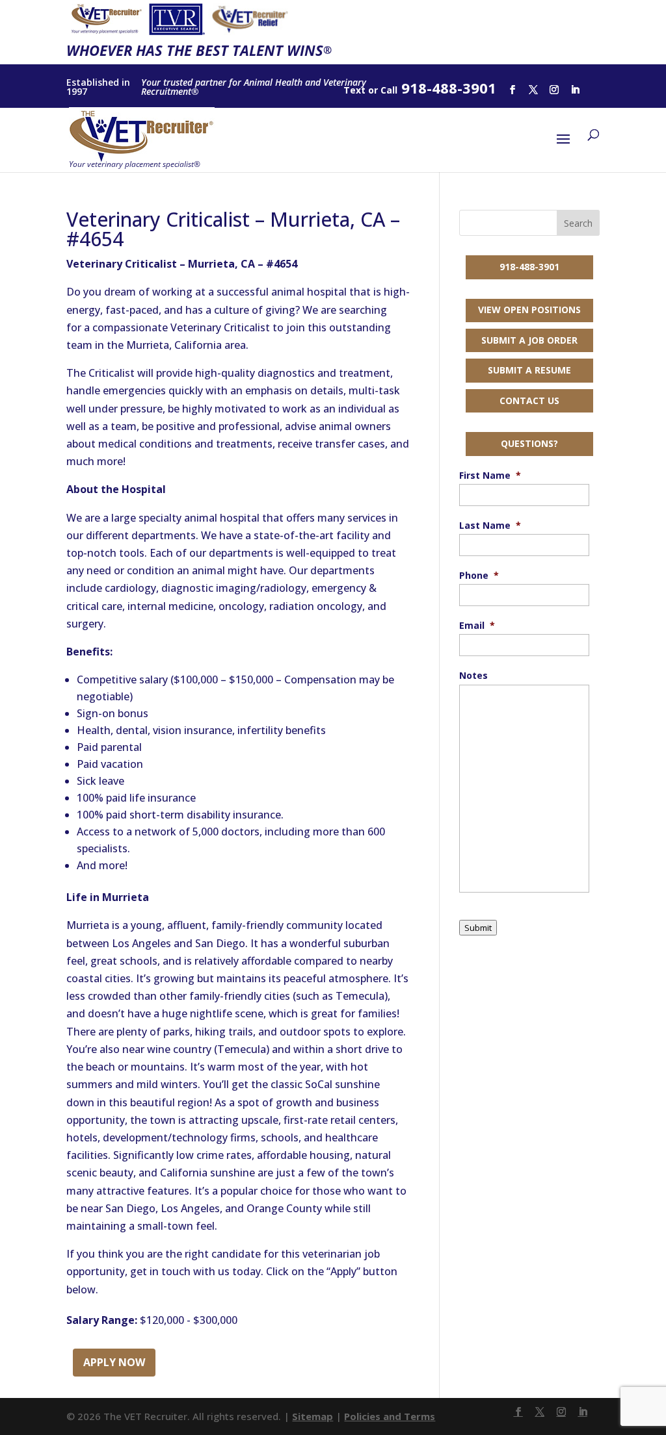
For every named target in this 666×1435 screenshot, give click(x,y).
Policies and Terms (389, 1416)
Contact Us (529, 400)
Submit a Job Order (529, 340)
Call (388, 90)
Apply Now (114, 1362)
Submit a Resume (529, 370)
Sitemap (312, 1416)
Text (354, 90)
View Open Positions (529, 309)
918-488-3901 (529, 266)
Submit (478, 927)
